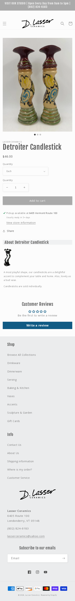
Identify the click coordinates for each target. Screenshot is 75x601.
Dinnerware (14, 371)
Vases (11, 396)
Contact (68, 13)
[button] (5, 24)
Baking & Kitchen (18, 388)
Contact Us (14, 445)
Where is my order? (19, 469)
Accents (12, 404)
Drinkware (13, 363)
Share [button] (10, 231)
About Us (53, 13)
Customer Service (18, 477)
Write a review (37, 325)
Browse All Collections (21, 355)
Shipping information (20, 461)
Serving (12, 379)
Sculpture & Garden (19, 412)
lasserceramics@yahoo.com (26, 536)
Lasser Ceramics (32, 595)
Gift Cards (38, 13)
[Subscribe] (64, 558)
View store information (21, 222)
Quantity (8, 164)
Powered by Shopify (49, 595)
